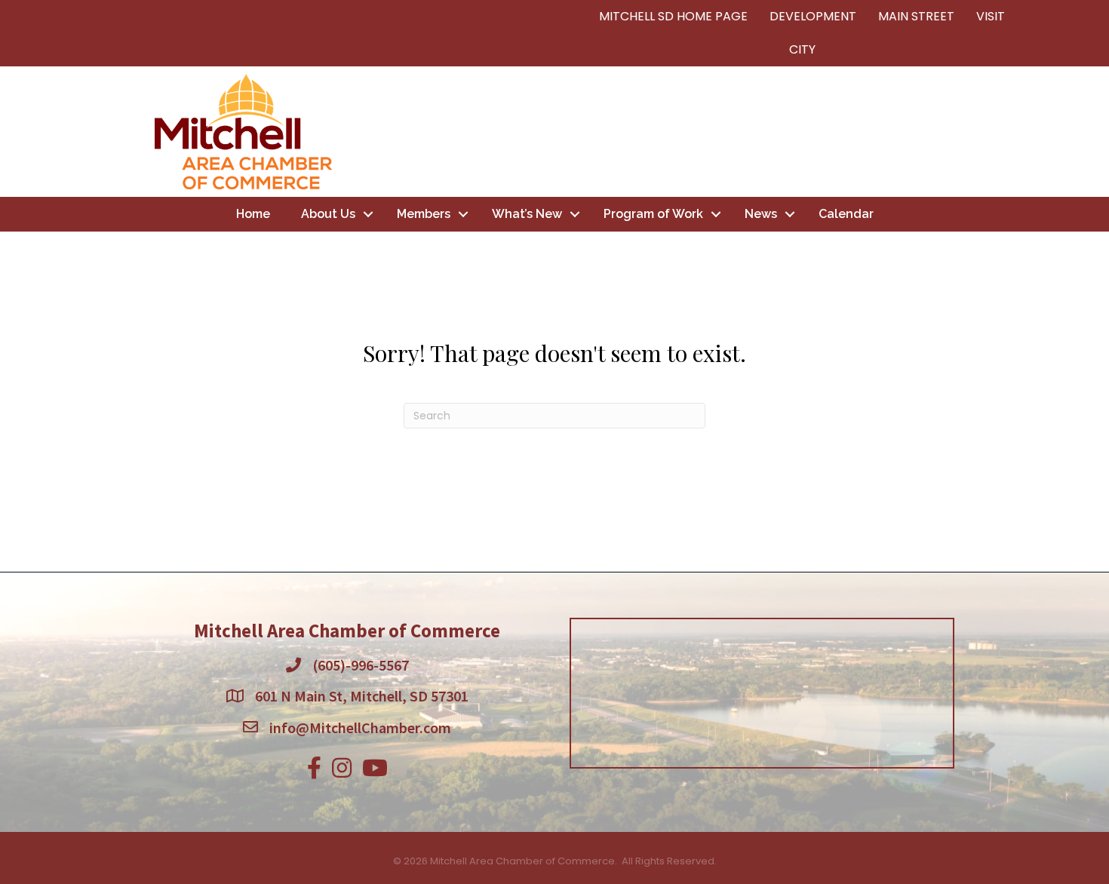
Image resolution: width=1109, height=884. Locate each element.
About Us (328, 214)
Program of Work (653, 214)
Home (253, 214)
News (761, 214)
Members (423, 214)
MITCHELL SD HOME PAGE (673, 16)
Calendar (846, 214)
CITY (802, 49)
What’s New (527, 214)
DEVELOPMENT (813, 16)
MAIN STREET (916, 16)
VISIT (990, 16)
